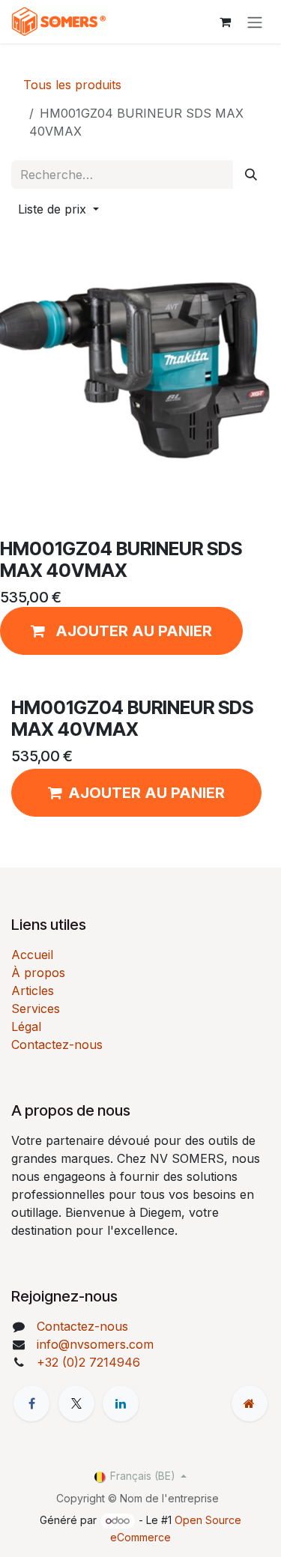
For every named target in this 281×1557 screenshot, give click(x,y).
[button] (58, 209)
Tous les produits (72, 84)
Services (35, 1008)
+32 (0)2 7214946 (88, 1362)
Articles (32, 990)
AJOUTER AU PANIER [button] (146, 793)
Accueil (32, 954)
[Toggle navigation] (255, 21)
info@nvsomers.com (95, 1344)
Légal (26, 1026)
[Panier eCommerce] (225, 22)
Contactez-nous (57, 1044)
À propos (38, 972)
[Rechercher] (251, 174)
